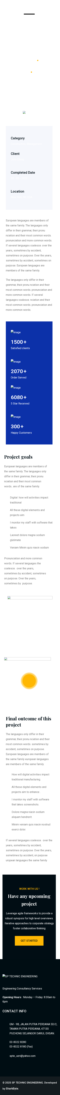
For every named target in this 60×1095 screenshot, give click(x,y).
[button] (55, 7)
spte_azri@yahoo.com (23, 1055)
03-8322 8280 (18, 1042)
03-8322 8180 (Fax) (21, 1046)
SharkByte (12, 1088)
